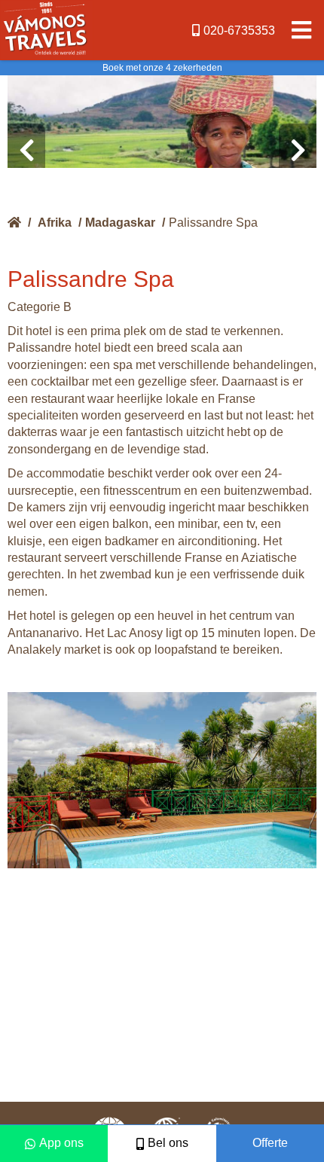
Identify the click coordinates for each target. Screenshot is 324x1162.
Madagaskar (120, 222)
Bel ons (168, 1142)
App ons (61, 1142)
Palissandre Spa (213, 222)
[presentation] (26, 151)
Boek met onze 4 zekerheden (162, 68)
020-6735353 (239, 30)
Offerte (270, 1142)
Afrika (55, 222)
